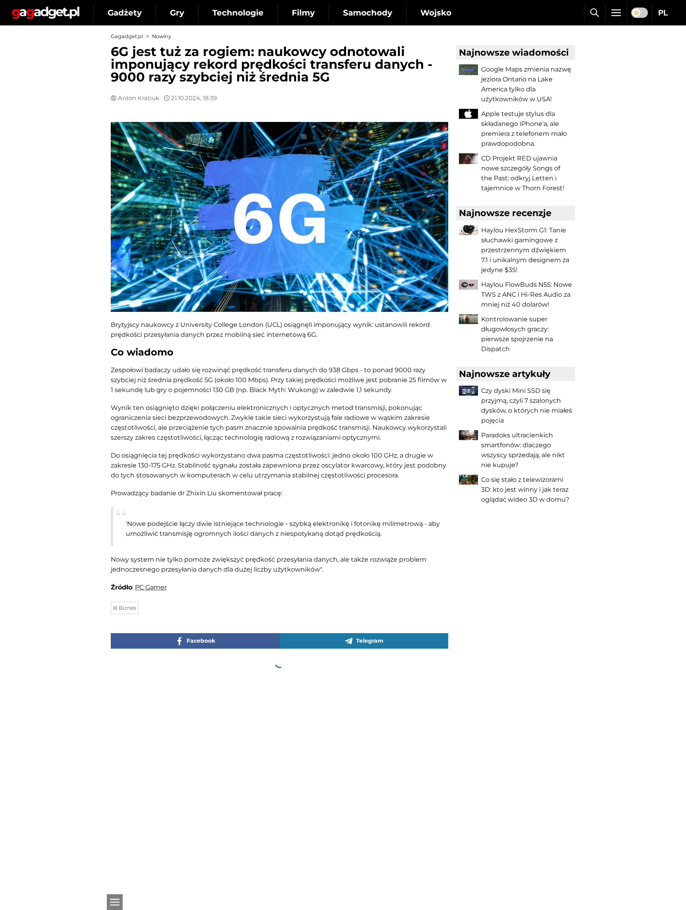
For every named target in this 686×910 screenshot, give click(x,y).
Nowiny (161, 36)
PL (663, 12)
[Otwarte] (115, 902)
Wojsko (435, 12)
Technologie (238, 12)
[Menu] (616, 12)
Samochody (367, 12)
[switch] (639, 13)
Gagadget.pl (127, 36)
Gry (177, 12)
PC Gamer (151, 587)
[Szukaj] (594, 12)
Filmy (303, 12)
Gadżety (125, 12)
